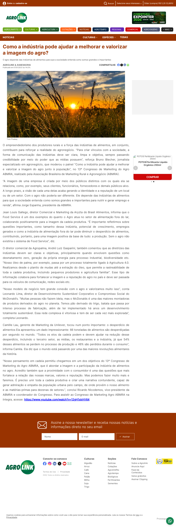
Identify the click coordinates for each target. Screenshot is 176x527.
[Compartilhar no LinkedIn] (124, 65)
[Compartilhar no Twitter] (121, 65)
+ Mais (166, 29)
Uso (137, 515)
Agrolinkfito (11, 29)
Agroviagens (150, 29)
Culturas (30, 29)
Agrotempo (100, 29)
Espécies (108, 37)
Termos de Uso (49, 472)
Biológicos (113, 476)
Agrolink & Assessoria (17, 65)
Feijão (87, 476)
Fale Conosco (139, 458)
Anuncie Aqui (137, 466)
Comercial (132, 29)
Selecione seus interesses (128, 3)
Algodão (88, 463)
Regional (117, 29)
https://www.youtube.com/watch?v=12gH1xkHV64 (57, 399)
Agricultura (48, 29)
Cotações (67, 29)
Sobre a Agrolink (139, 463)
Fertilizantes (114, 480)
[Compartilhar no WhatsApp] (128, 65)
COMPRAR (152, 177)
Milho (87, 480)
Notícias (84, 29)
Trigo (86, 486)
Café (86, 470)
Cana (86, 473)
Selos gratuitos (138, 476)
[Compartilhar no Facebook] (118, 65)
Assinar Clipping (139, 479)
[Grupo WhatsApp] (170, 521)
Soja (86, 483)
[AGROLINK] (16, 18)
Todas (124, 37)
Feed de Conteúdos (136, 471)
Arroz (87, 466)
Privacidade (65, 472)
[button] (135, 168)
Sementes (113, 483)
